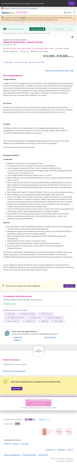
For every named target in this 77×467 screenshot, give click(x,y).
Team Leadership (13, 321)
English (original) (36, 29)
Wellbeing (44, 321)
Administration (35, 317)
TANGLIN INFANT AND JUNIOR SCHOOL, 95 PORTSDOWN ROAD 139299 (29, 49)
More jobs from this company (14, 371)
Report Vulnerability (11, 455)
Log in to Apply (38, 403)
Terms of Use (43, 455)
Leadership (11, 314)
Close (72, 3)
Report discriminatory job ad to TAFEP (59, 70)
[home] (8, 12)
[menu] (74, 12)
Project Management (54, 317)
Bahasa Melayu (60, 29)
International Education (15, 317)
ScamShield (16, 20)
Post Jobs (24, 444)
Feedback (60, 449)
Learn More (17, 388)
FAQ (69, 449)
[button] (73, 19)
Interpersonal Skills (28, 314)
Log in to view (69, 286)
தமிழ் (70, 29)
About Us (7, 444)
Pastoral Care (30, 321)
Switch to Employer (21, 12)
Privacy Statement (29, 455)
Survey (15, 444)
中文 (49, 29)
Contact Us (50, 449)
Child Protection (47, 314)
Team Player (58, 321)
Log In (69, 12)
